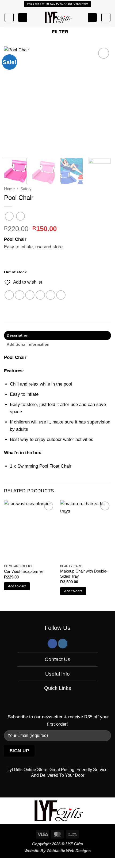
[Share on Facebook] (19, 295)
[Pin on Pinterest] (50, 295)
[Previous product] (20, 216)
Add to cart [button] (17, 586)
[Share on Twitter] (29, 295)
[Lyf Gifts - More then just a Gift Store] (57, 17)
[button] (9, 17)
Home (9, 189)
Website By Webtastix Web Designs (57, 850)
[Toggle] (13, 660)
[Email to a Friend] (40, 295)
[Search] (22, 17)
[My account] (92, 17)
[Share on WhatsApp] (9, 295)
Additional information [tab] (28, 345)
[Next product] (9, 216)
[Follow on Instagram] (62, 643)
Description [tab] (18, 335)
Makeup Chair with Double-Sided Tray (84, 573)
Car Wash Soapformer (23, 571)
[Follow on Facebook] (52, 643)
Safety (26, 189)
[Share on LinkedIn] (61, 295)
